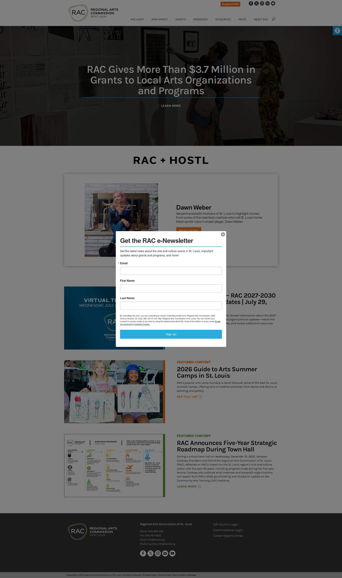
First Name (127, 280)
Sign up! (171, 334)
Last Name (127, 298)
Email (124, 263)
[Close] (223, 234)
